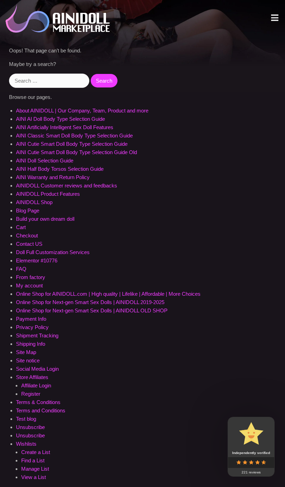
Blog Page (27, 210)
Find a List (32, 460)
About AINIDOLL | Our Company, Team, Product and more (82, 111)
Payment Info (31, 319)
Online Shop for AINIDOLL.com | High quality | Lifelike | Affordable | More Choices (108, 294)
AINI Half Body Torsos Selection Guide (60, 169)
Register (30, 394)
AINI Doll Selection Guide (44, 160)
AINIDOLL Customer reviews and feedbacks (66, 185)
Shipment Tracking (37, 335)
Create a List (35, 452)
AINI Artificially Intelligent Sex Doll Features (64, 127)
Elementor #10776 (36, 260)
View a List (33, 477)
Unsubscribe (30, 427)
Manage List (35, 469)
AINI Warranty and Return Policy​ (53, 177)
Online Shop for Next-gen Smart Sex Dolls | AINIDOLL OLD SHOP (92, 310)
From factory (30, 277)
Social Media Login (37, 369)
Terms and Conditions (40, 410)
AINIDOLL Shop (34, 202)
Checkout (27, 235)
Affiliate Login (36, 385)
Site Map (26, 352)
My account (29, 285)
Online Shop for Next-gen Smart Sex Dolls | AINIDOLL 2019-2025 (90, 302)
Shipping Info (30, 344)
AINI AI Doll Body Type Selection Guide (60, 119)
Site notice (28, 360)
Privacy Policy (32, 327)
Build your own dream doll (45, 219)
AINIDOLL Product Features (48, 194)
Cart (21, 227)
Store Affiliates (32, 377)
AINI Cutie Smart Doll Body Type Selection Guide (72, 144)
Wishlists (26, 444)
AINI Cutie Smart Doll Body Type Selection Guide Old (76, 152)
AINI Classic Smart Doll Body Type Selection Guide (74, 135)
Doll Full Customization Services (53, 252)
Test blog (26, 419)
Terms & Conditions (38, 402)
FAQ (21, 269)
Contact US (29, 244)
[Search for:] (50, 81)
